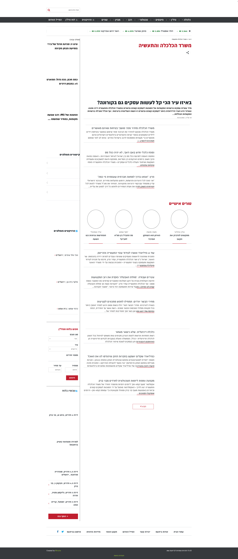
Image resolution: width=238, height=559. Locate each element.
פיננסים (160, 19)
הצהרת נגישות (119, 556)
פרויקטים (87, 19)
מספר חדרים (72, 355)
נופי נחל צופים (71, 255)
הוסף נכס (62, 516)
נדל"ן (173, 19)
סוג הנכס (74, 334)
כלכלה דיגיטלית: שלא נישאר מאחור (135, 332)
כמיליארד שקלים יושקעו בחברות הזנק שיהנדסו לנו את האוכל (121, 356)
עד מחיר (57, 365)
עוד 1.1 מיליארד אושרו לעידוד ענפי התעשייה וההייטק (126, 252)
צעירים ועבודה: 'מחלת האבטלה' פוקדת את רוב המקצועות (122, 277)
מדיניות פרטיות (93, 531)
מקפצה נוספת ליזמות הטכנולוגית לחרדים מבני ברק (126, 380)
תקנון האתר (111, 531)
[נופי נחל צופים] (54, 255)
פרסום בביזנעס (74, 531)
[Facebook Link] (57, 531)
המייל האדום (55, 19)
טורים (104, 19)
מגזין (117, 19)
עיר (76, 344)
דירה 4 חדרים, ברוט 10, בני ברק (63, 415)
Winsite (58, 551)
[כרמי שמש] (57, 308)
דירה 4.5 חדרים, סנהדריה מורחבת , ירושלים (66, 473)
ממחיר (75, 365)
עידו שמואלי (95, 232)
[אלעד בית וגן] (56, 282)
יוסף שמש (123, 232)
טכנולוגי (144, 19)
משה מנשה (152, 232)
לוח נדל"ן (70, 19)
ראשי (190, 39)
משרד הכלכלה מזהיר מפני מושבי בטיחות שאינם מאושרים (123, 128)
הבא (144, 406)
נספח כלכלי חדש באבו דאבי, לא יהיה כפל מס (129, 152)
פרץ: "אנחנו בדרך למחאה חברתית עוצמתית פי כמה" (126, 176)
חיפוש (72, 377)
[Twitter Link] (62, 531)
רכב (130, 19)
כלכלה (187, 19)
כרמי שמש (73, 308)
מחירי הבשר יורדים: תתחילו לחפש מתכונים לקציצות (125, 301)
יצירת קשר (145, 531)
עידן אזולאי (179, 232)
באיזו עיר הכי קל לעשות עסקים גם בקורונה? (144, 102)
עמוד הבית (179, 531)
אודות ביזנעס (162, 531)
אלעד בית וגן (72, 282)
